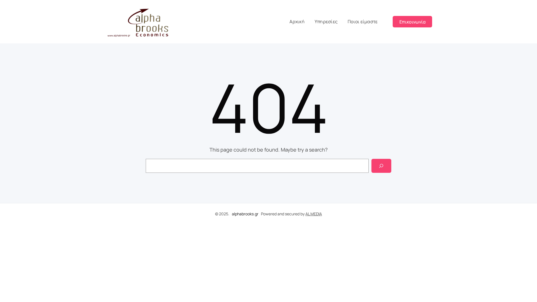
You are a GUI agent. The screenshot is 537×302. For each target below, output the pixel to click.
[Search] (381, 166)
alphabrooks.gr (245, 213)
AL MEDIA (313, 213)
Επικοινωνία (412, 22)
